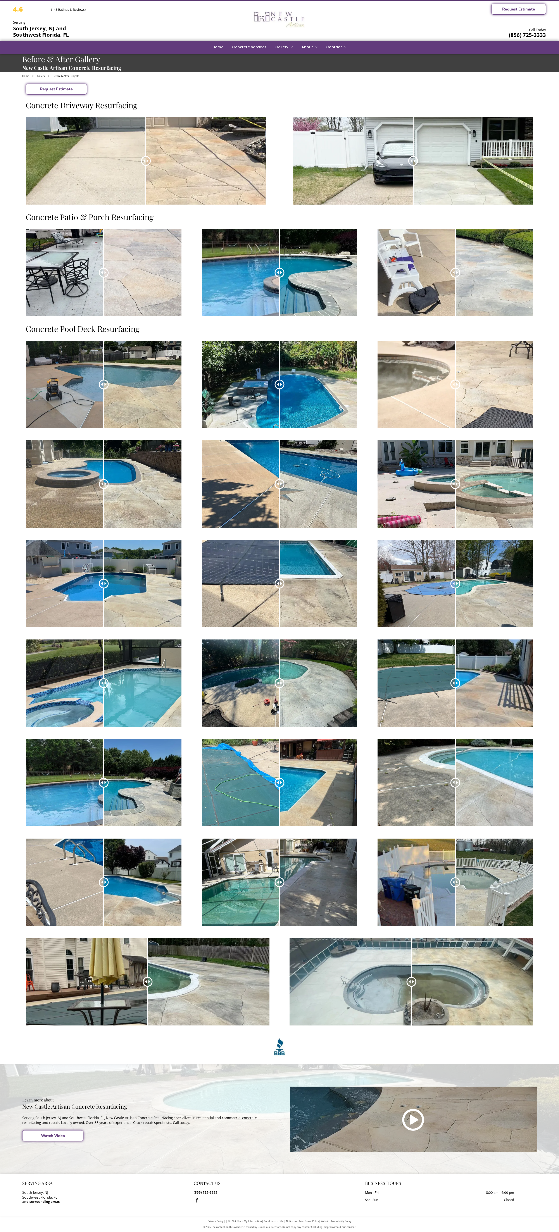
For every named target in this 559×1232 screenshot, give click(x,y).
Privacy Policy (215, 1221)
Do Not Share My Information (245, 1221)
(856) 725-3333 (527, 34)
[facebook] (197, 1201)
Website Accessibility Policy (336, 1221)
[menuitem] (218, 47)
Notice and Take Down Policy (302, 1221)
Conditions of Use (274, 1221)
